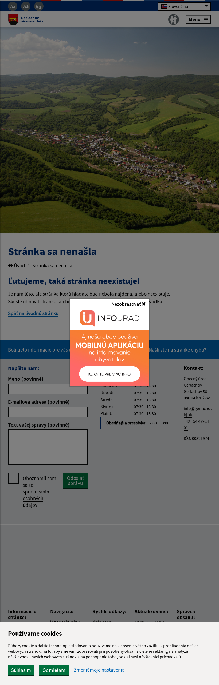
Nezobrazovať (126, 304)
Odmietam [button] (53, 670)
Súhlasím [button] (21, 670)
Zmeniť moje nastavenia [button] (99, 669)
